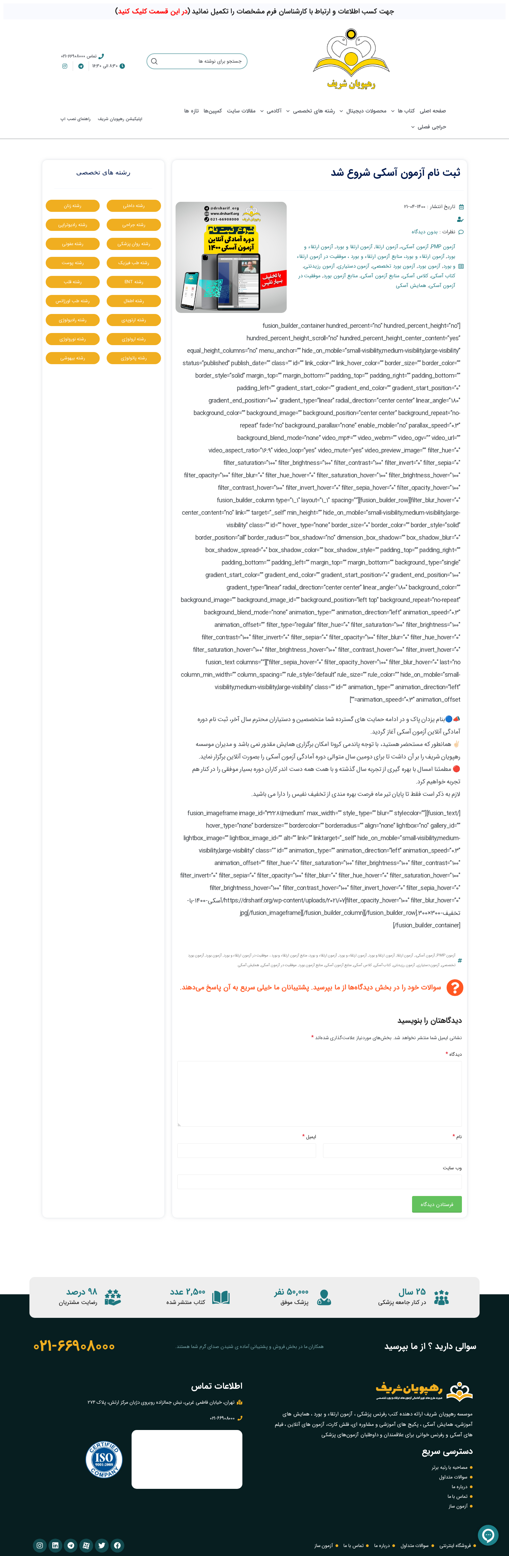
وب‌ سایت (452, 1168)
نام (457, 1136)
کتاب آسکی (443, 276)
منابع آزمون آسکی (380, 276)
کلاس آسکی (415, 276)
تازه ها (191, 111)
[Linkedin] (55, 1546)
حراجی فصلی (432, 127)
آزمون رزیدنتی (319, 266)
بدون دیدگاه (425, 232)
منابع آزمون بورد (340, 276)
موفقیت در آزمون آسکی (279, 965)
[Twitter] (102, 1546)
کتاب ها (406, 111)
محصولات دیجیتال (366, 111)
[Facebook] (117, 1546)
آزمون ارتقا (386, 247)
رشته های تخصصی (314, 111)
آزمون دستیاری (354, 266)
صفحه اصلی (433, 111)
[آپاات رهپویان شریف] (86, 1546)
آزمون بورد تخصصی (393, 266)
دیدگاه (454, 1054)
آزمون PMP (443, 247)
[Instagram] (40, 1546)
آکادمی (274, 111)
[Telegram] (71, 1546)
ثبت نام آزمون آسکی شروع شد (395, 173)
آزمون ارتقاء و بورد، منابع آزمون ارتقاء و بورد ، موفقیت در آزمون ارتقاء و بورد (280, 956)
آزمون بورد (429, 266)
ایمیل (309, 1136)
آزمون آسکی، (415, 247)
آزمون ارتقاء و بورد (353, 956)
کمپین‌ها (213, 111)
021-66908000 (74, 1346)
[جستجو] (154, 61)
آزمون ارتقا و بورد (354, 247)
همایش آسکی (411, 285)
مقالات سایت (241, 111)
